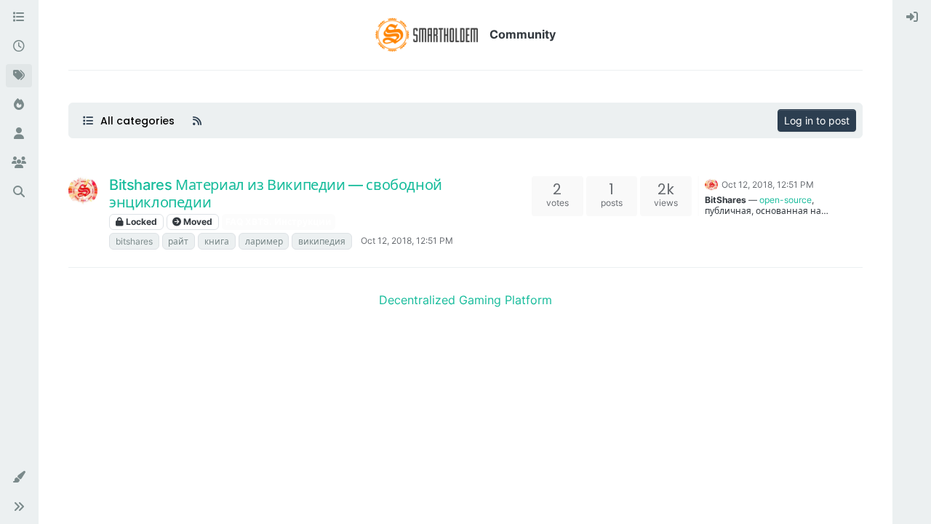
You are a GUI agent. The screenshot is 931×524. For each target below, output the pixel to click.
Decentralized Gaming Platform (465, 300)
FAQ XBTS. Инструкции (278, 221)
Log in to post (817, 120)
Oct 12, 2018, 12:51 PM (407, 240)
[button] (19, 477)
